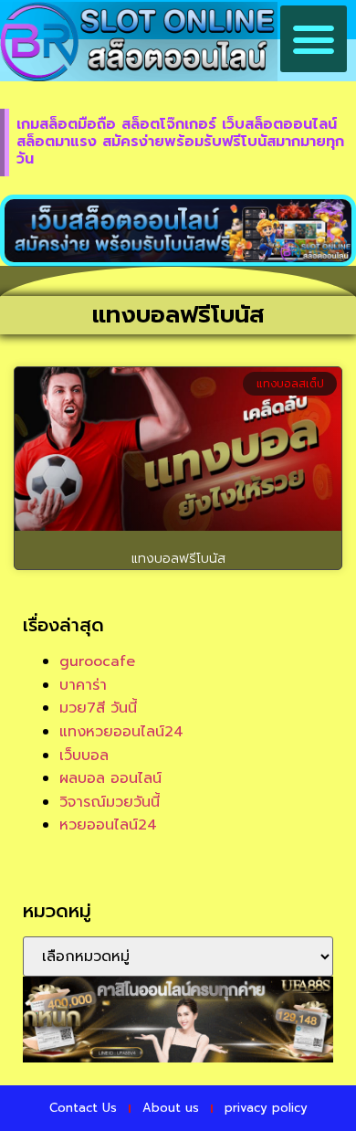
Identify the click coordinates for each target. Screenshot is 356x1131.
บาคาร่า (83, 685)
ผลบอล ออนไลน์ (110, 778)
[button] (314, 39)
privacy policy (266, 1107)
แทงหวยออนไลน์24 (121, 732)
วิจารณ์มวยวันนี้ (109, 802)
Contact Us (83, 1107)
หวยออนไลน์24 (108, 825)
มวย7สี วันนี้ (98, 708)
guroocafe (97, 661)
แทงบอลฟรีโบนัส (178, 558)
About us (170, 1107)
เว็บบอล (84, 755)
